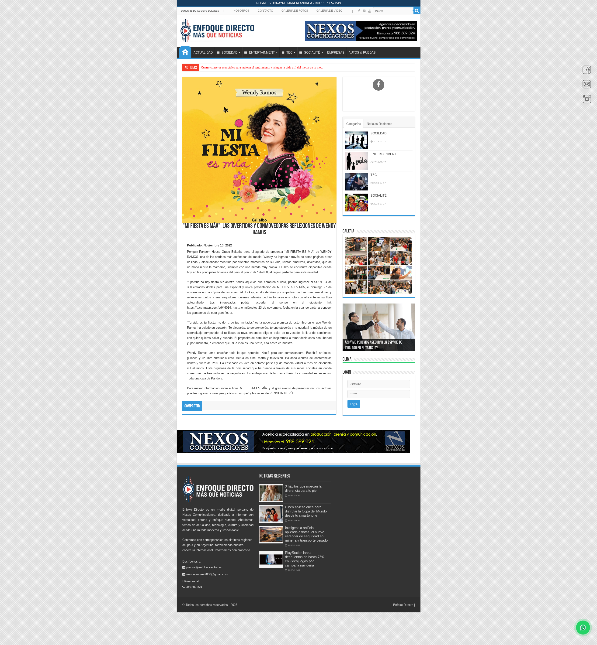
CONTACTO (265, 10)
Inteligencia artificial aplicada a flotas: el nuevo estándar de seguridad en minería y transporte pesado (306, 534)
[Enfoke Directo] (217, 29)
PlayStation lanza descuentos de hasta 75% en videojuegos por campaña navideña (304, 559)
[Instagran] (585, 102)
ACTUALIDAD (203, 52)
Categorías (353, 124)
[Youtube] (369, 11)
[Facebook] (585, 72)
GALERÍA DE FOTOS (294, 10)
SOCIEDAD (229, 52)
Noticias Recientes (379, 124)
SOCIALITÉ (311, 52)
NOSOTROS (241, 10)
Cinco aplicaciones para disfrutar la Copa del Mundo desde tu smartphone (306, 511)
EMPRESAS (335, 52)
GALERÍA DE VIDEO (329, 10)
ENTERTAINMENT (261, 52)
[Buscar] (416, 10)
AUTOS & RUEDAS (362, 52)
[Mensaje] (585, 87)
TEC (288, 52)
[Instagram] (364, 11)
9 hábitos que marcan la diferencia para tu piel (303, 488)
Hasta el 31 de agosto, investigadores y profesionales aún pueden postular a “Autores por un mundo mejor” (268, 67)
